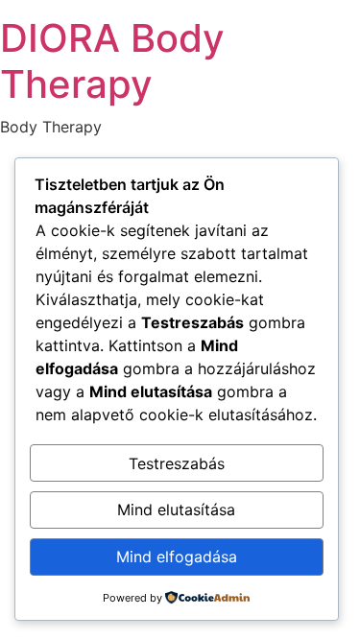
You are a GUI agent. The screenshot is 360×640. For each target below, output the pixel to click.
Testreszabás (177, 463)
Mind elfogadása (176, 556)
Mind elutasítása (176, 509)
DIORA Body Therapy (112, 60)
